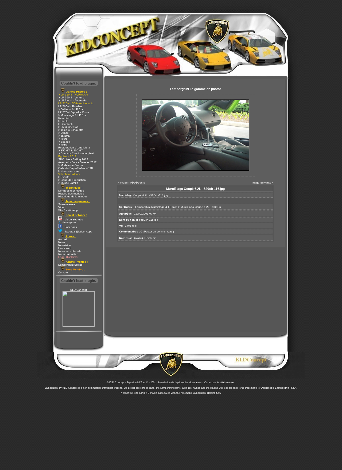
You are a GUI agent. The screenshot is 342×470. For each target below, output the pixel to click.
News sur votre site (69, 251)
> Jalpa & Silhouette (70, 129)
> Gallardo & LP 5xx (70, 109)
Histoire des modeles (71, 193)
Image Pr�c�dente (132, 182)
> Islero (62, 138)
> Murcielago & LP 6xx (72, 115)
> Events (63, 176)
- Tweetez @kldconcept (77, 231)
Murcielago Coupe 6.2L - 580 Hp (201, 206)
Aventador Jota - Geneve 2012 (77, 162)
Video (61, 207)
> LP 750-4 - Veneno (71, 97)
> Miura (62, 144)
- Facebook (69, 227)
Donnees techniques (71, 190)
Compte (63, 272)
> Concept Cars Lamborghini (76, 153)
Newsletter (64, 245)
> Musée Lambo (68, 182)
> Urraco (63, 132)
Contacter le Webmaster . (219, 382)
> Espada (64, 141)
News (61, 242)
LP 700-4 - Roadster (70, 106)
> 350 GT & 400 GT (70, 150)
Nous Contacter (67, 254)
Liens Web (64, 248)
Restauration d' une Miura (74, 147)
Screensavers (66, 204)
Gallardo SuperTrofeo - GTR (75, 168)
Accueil (62, 239)
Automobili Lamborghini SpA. (279, 387)
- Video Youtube (72, 219)
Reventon (64, 118)
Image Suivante (261, 182)
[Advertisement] (171, 431)
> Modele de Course (70, 165)
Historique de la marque (73, 196)
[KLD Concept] (79, 325)
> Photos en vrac (68, 171)
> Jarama (64, 135)
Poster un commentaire (158, 231)
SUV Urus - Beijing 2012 (73, 159)
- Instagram (68, 222)
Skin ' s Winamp (68, 210)
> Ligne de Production (72, 179)
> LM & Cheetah (68, 126)
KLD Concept (78, 289)
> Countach (65, 124)
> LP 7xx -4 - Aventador (72, 100)
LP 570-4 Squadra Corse (73, 112)
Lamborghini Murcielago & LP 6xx (156, 206)
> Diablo (63, 121)
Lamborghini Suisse (70, 264)
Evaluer (150, 237)
